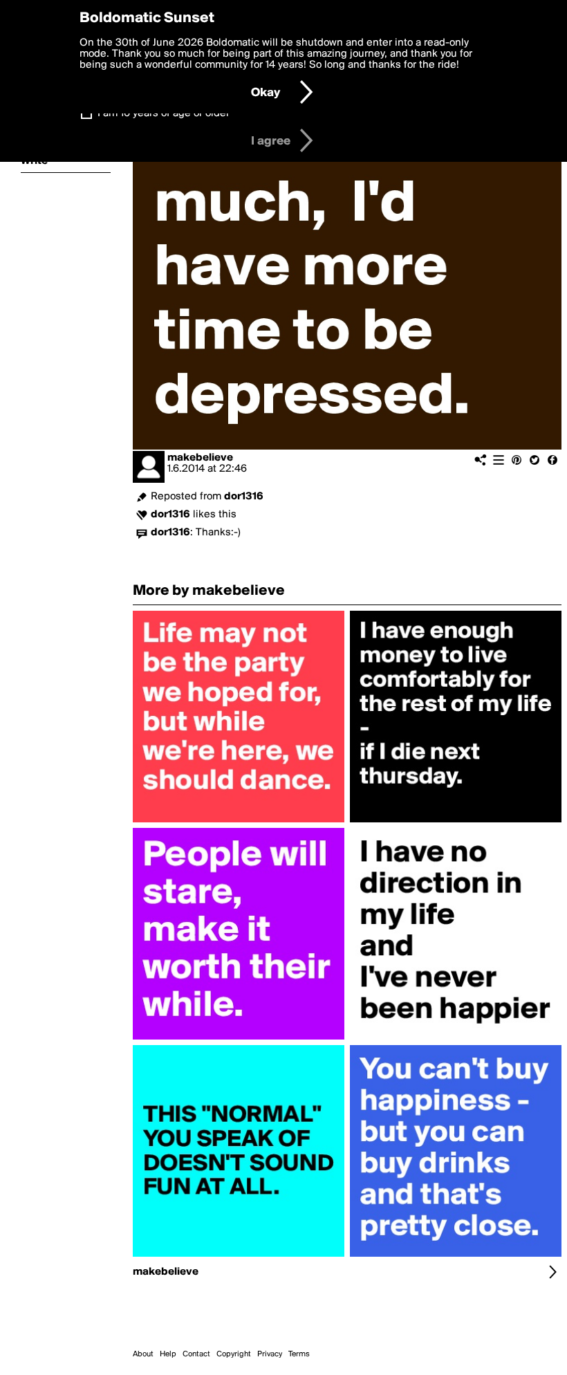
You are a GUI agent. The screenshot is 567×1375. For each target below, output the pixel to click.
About (143, 1354)
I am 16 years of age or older (163, 113)
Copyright (233, 1354)
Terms (299, 1354)
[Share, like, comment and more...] (238, 822)
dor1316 (243, 496)
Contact (196, 1354)
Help (168, 1354)
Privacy (269, 1354)
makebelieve (200, 457)
